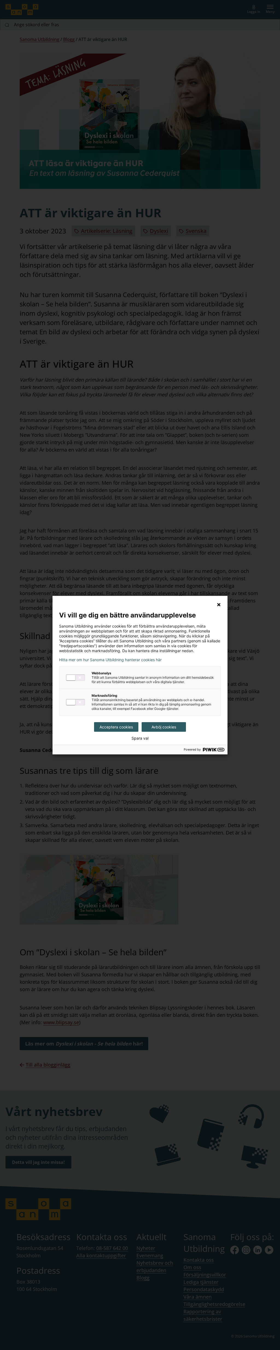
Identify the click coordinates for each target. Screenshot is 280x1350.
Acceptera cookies (116, 727)
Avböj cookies (163, 727)
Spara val (140, 738)
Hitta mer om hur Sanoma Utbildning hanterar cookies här (110, 660)
